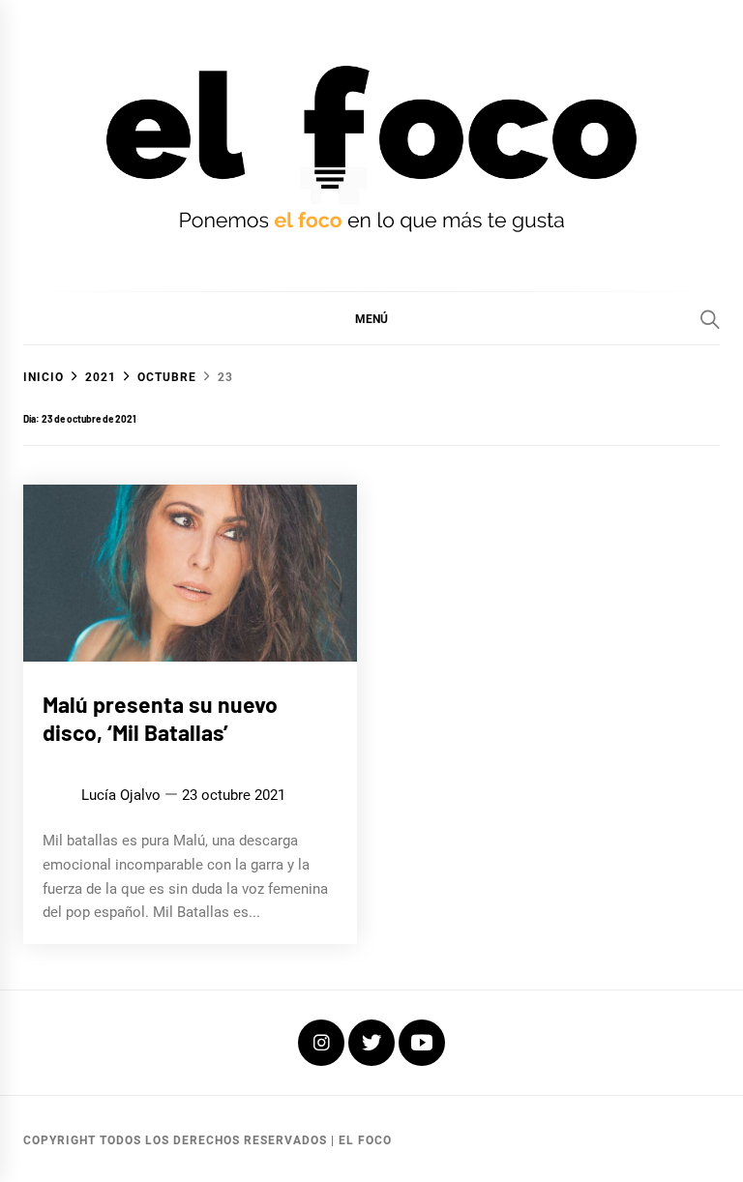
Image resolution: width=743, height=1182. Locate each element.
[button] (371, 318)
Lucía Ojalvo (121, 795)
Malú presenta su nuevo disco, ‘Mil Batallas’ (160, 719)
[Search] (710, 319)
